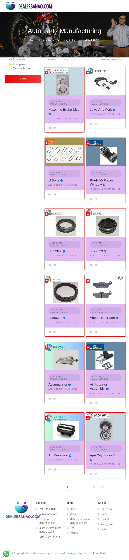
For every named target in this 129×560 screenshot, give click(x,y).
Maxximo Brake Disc (63, 109)
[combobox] (117, 59)
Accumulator (57, 384)
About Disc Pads (102, 317)
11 (94, 487)
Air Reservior (58, 455)
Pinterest (106, 529)
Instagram (107, 524)
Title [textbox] (114, 59)
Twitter (105, 514)
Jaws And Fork (101, 109)
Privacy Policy (75, 553)
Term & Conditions (50, 536)
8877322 (55, 251)
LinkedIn (105, 519)
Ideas (73, 514)
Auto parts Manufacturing (58, 102)
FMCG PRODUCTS (49, 509)
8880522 (55, 317)
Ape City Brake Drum (105, 455)
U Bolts (53, 180)
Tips (72, 528)
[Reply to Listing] (49, 128)
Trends (74, 533)
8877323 (96, 251)
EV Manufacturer (49, 514)
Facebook (106, 509)
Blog (72, 509)
